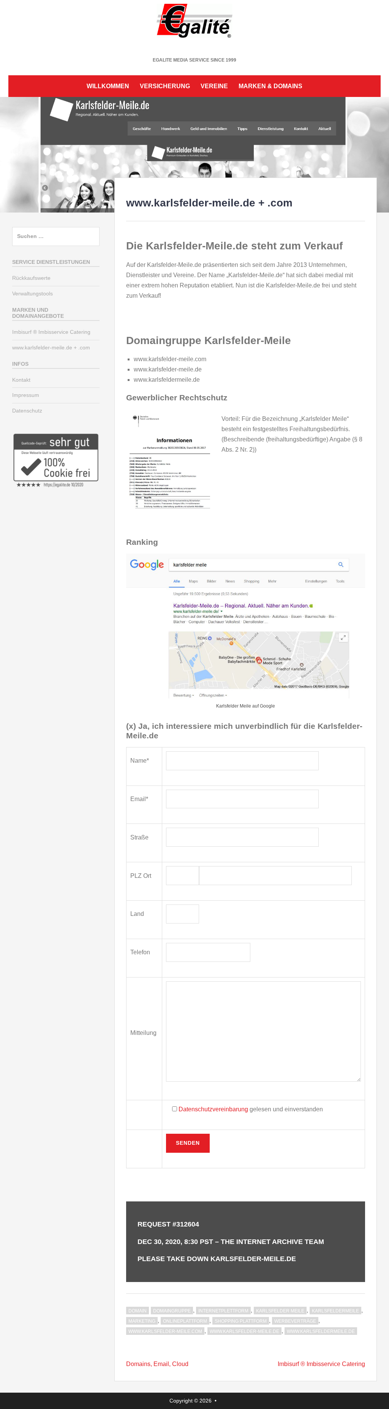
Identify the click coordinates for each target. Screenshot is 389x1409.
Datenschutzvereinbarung (213, 1109)
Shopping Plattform (241, 1321)
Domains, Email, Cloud (157, 1364)
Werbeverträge (295, 1321)
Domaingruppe (172, 1311)
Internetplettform (223, 1311)
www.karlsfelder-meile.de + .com (51, 347)
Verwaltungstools (32, 293)
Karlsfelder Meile (280, 1311)
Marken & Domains (270, 86)
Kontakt (21, 380)
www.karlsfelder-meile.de (244, 1331)
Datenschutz (27, 411)
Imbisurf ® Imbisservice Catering (321, 1364)
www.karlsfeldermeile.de (321, 1331)
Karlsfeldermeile (335, 1311)
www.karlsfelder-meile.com (165, 1331)
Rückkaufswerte (31, 278)
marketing (141, 1321)
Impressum (25, 395)
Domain (137, 1311)
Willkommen (108, 86)
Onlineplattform (185, 1321)
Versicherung (165, 86)
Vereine (214, 86)
